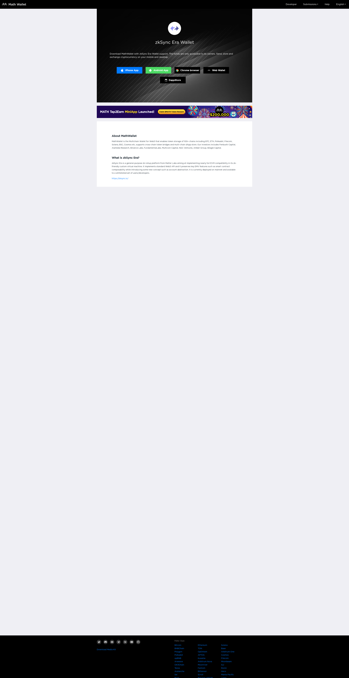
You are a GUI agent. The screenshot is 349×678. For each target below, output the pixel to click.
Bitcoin (177, 645)
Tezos (177, 668)
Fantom (201, 668)
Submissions (310, 4)
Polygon (178, 652)
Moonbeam (226, 662)
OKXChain (179, 665)
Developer (291, 4)
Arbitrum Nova (205, 662)
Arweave (178, 662)
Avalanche (179, 671)
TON (200, 648)
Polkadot (178, 655)
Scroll (200, 675)
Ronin (224, 668)
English (340, 4)
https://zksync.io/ (120, 179)
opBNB (177, 658)
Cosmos (225, 655)
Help (327, 4)
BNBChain (179, 648)
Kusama (201, 658)
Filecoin (225, 658)
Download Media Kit (106, 650)
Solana (224, 645)
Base (223, 648)
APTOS (201, 655)
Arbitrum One (227, 652)
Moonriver (202, 665)
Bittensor (202, 671)
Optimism (202, 652)
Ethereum (202, 645)
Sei (175, 675)
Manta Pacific (227, 675)
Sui (222, 665)
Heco (223, 671)
